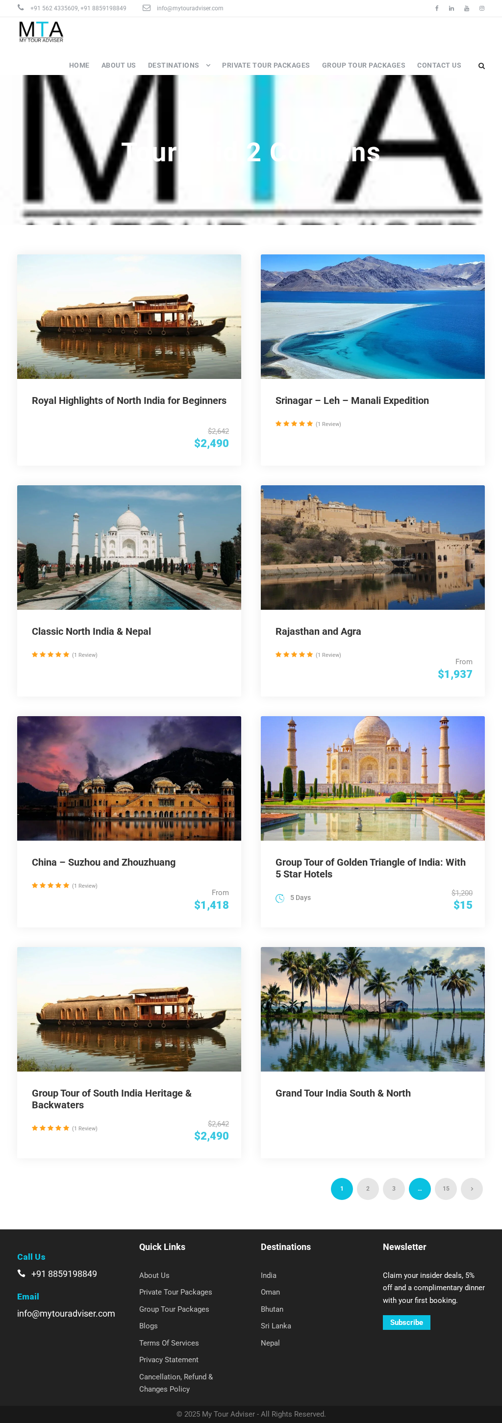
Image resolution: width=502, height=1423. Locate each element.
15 (446, 1188)
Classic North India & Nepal (91, 631)
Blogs (148, 1326)
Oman (270, 1292)
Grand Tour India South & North (343, 1093)
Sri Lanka (276, 1326)
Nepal (270, 1343)
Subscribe (406, 1322)
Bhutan (272, 1309)
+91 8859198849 (103, 8)
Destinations (174, 65)
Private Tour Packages (266, 65)
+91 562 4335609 (54, 8)
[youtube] (466, 8)
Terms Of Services (169, 1343)
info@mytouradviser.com (190, 8)
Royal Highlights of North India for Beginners (129, 400)
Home (79, 65)
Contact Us (439, 65)
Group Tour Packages (364, 65)
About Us (118, 65)
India (268, 1275)
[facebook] (437, 8)
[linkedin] (451, 8)
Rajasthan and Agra (318, 631)
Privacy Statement (169, 1359)
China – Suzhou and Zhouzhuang (104, 862)
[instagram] (481, 8)
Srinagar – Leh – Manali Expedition (352, 400)
